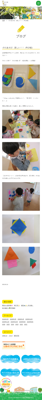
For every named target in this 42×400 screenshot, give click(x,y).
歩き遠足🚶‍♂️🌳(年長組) (8, 308)
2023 (16, 324)
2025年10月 (14, 322)
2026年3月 (5, 319)
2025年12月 (29, 319)
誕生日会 (16, 335)
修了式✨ (17, 305)
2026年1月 (21, 319)
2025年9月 (22, 322)
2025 (8, 324)
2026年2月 (13, 319)
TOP (3, 20)
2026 (3, 324)
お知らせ (4, 335)
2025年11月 (5, 322)
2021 (25, 324)
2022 (21, 324)
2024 (12, 324)
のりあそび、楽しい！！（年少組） (18, 48)
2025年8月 (30, 322)
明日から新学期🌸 (7, 305)
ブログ (11, 335)
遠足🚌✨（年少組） (27, 305)
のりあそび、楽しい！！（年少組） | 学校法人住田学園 (15, 3)
